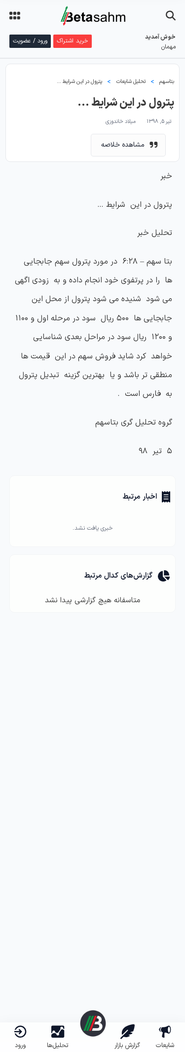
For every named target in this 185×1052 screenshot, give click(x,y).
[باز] (171, 16)
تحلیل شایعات (131, 82)
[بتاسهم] (93, 1023)
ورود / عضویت (30, 41)
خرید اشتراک (72, 41)
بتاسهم (166, 82)
